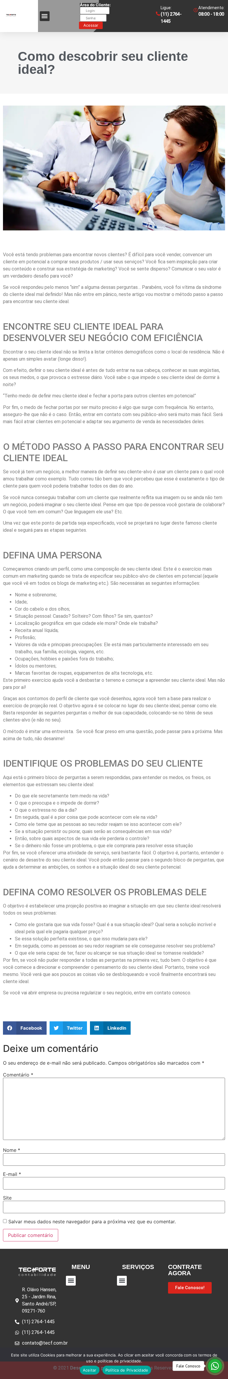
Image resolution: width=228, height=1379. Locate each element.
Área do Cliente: (95, 5)
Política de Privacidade (126, 1370)
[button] (25, 1028)
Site (7, 1197)
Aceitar (89, 1370)
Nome (11, 1150)
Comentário (18, 1074)
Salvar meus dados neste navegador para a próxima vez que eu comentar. (92, 1221)
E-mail (12, 1174)
